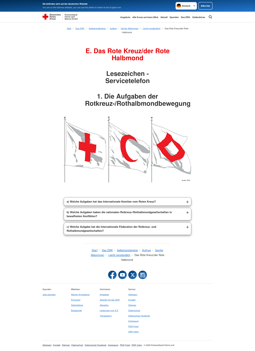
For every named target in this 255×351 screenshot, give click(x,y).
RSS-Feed (133, 326)
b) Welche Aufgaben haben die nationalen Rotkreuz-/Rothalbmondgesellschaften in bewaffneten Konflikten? (119, 214)
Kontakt (131, 299)
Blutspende (76, 310)
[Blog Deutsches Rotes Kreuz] (142, 275)
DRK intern (133, 331)
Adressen (132, 294)
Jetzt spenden (49, 294)
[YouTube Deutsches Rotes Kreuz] (122, 275)
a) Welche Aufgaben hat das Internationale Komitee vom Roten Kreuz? (111, 201)
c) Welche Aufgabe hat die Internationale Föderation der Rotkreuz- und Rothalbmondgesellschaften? (111, 229)
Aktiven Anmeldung (80, 294)
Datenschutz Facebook (139, 315)
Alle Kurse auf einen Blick (145, 17)
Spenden (174, 17)
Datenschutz (134, 310)
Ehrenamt (75, 299)
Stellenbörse (77, 305)
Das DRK (185, 17)
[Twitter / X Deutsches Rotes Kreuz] (132, 275)
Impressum (133, 321)
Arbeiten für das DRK (110, 299)
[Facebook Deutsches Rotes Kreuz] (112, 275)
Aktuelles (104, 305)
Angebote (125, 17)
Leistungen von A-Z (109, 310)
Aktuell (163, 17)
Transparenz (106, 315)
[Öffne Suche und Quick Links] (210, 17)
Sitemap (132, 305)
